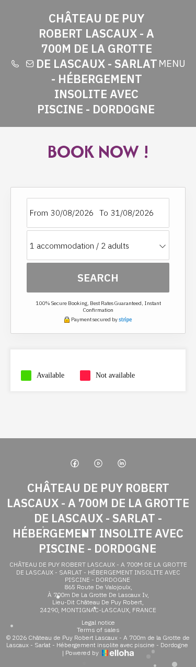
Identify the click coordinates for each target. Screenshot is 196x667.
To (103, 213)
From (39, 213)
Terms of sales (98, 630)
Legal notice (98, 622)
